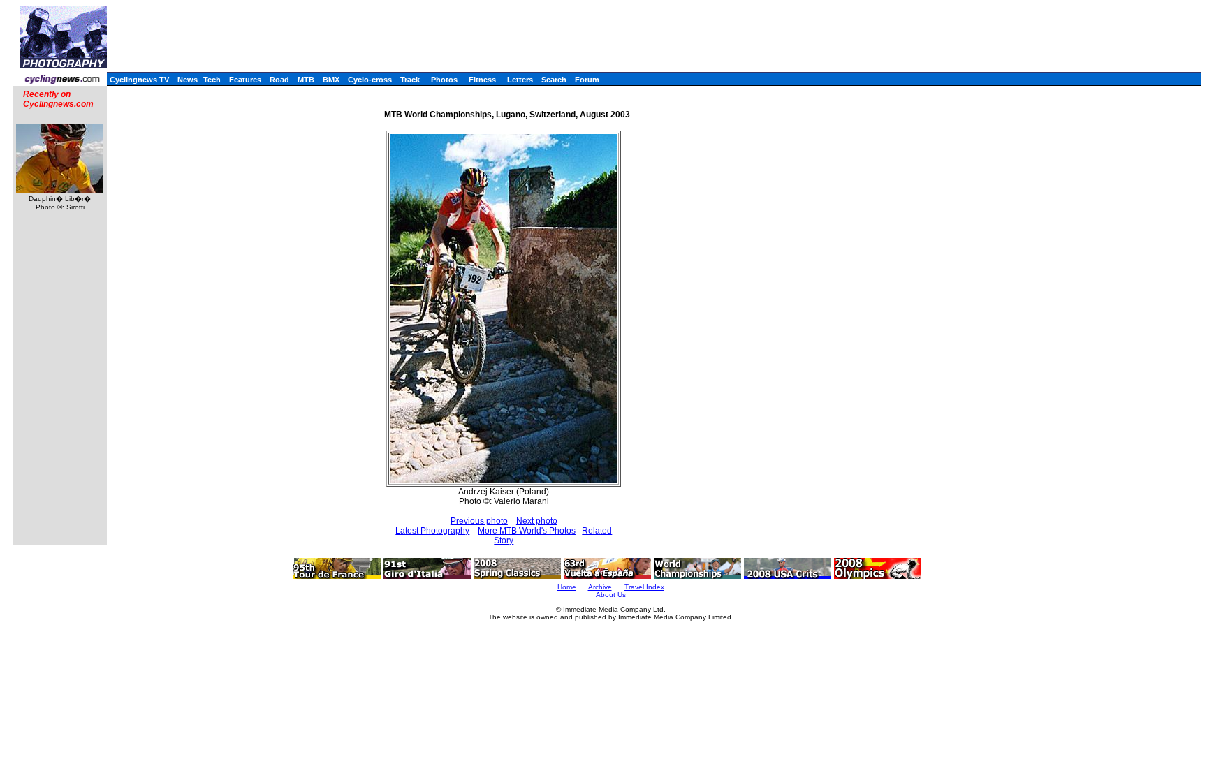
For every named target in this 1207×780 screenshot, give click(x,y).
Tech (212, 79)
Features (245, 79)
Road (279, 79)
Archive (600, 587)
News (187, 79)
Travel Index (644, 587)
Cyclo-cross (370, 79)
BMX (331, 79)
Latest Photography (432, 531)
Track (410, 79)
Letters (520, 79)
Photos (444, 79)
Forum (587, 79)
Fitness (482, 79)
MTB (306, 79)
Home (566, 587)
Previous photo (479, 521)
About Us (611, 594)
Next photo (536, 521)
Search (553, 79)
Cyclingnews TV (139, 79)
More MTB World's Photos (527, 531)
